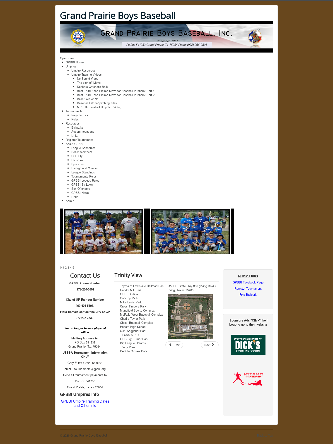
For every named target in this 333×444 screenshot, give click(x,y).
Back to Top (265, 435)
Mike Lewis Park (131, 302)
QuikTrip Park (129, 298)
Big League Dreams (133, 343)
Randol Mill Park (131, 290)
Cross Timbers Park (133, 306)
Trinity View (127, 347)
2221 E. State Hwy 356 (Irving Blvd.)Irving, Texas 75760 (192, 288)
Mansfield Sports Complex (137, 310)
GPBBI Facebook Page (248, 282)
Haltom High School (133, 326)
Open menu (67, 58)
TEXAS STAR (129, 335)
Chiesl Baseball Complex (136, 322)
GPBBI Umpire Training (80, 401)
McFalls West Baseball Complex (141, 314)
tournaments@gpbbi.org (90, 369)
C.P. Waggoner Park (133, 331)
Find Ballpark (248, 294)
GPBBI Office (129, 294)
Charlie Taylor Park (132, 318)
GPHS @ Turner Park (134, 339)
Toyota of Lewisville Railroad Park (142, 286)
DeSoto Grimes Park (133, 351)
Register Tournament (248, 288)
